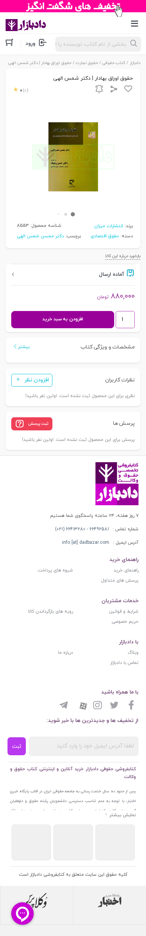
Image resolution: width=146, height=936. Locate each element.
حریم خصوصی (125, 622)
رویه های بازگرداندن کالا (50, 612)
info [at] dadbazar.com (85, 543)
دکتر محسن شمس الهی (40, 236)
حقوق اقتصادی (105, 236)
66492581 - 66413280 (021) (82, 529)
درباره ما (65, 653)
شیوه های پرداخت (55, 570)
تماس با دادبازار (124, 663)
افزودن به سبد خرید (62, 319)
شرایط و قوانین (124, 612)
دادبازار (135, 63)
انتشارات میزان (108, 226)
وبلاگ (133, 653)
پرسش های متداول (120, 580)
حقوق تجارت (87, 63)
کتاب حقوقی (113, 63)
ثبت (16, 746)
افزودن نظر (36, 380)
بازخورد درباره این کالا (122, 256)
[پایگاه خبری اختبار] (109, 900)
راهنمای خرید (126, 570)
